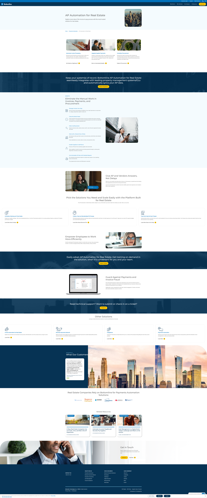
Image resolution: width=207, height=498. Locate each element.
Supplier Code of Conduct (137, 489)
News (125, 480)
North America (197, 1)
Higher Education (107, 478)
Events (125, 482)
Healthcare (106, 476)
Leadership (126, 474)
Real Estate (106, 482)
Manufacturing (107, 480)
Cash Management (88, 478)
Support (191, 1)
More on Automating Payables (98, 63)
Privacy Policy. (53, 495)
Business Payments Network (90, 474)
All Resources (194, 4)
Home (66, 31)
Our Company (187, 4)
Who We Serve (180, 4)
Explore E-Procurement (122, 63)
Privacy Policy (68, 490)
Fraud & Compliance (89, 480)
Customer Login (184, 1)
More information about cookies (7, 496)
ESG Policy (129, 489)
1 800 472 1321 (68, 474)
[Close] (205, 496)
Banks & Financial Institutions (110, 473)
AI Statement (74, 490)
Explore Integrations (103, 86)
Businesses (106, 474)
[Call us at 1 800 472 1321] (202, 1)
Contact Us (103, 307)
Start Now (202, 4)
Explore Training (103, 263)
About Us (125, 473)
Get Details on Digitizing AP (72, 63)
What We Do (172, 4)
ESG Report (124, 489)
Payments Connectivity (89, 476)
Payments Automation (73, 31)
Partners (125, 478)
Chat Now (131, 457)
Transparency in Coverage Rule (136, 491)
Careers (125, 476)
